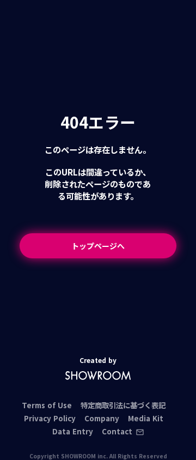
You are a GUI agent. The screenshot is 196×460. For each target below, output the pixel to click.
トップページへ (98, 245)
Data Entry (72, 431)
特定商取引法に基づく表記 (123, 405)
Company (101, 418)
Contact (117, 431)
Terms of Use (47, 405)
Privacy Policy (50, 418)
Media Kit (145, 418)
